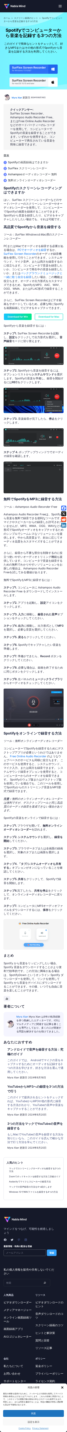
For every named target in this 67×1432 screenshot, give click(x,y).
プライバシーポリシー (49, 1373)
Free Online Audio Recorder (28, 756)
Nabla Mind (17, 6)
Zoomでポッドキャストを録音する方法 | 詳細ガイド (34, 1176)
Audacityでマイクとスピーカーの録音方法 (30, 1181)
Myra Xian (17, 97)
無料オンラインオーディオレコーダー (32, 180)
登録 (51, 1252)
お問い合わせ (12, 1373)
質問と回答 (42, 1340)
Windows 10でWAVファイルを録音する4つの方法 (33, 1192)
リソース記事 (43, 1348)
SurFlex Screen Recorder (20, 253)
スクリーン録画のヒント (26, 18)
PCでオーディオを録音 (32, 250)
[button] (62, 1387)
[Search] (44, 1283)
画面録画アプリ (13, 1329)
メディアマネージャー (18, 1310)
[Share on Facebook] (63, 508)
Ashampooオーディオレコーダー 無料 (32, 174)
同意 (33, 1413)
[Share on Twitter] (63, 513)
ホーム (7, 18)
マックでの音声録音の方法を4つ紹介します (30, 1186)
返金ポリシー (43, 1366)
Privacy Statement (40, 1428)
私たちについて (13, 1366)
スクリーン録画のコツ (49, 1325)
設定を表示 (33, 1422)
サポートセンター (15, 1381)
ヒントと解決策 (45, 1333)
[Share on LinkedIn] (63, 525)
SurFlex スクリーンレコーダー (27, 168)
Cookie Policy (25, 1428)
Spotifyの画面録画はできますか (28, 162)
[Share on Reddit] (63, 519)
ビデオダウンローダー (18, 1302)
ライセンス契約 (45, 1381)
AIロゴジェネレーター (17, 1336)
